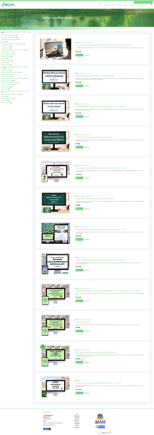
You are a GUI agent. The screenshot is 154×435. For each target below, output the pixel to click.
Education (76, 419)
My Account (77, 427)
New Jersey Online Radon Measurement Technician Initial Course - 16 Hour (101, 168)
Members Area (77, 416)
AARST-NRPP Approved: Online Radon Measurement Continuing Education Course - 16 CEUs (108, 291)
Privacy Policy (109, 432)
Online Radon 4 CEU (83, 322)
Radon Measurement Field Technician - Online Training (94, 76)
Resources (77, 421)
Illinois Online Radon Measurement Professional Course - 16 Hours (98, 383)
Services (10, 27)
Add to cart (80, 85)
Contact (77, 425)
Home (2, 27)
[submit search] (29, 32)
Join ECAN (77, 417)
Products (6, 27)
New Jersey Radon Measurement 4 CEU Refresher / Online (95, 352)
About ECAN (77, 423)
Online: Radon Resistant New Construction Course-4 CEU (95, 199)
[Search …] (14, 32)
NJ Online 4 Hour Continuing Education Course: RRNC (95, 137)
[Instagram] (49, 429)
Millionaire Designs (108, 433)
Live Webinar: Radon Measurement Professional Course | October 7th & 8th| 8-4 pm (104, 45)
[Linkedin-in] (47, 429)
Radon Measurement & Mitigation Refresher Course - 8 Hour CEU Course (101, 229)
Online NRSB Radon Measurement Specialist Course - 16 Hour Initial (99, 260)
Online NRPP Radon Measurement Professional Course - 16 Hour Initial (100, 106)
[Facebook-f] (44, 429)
